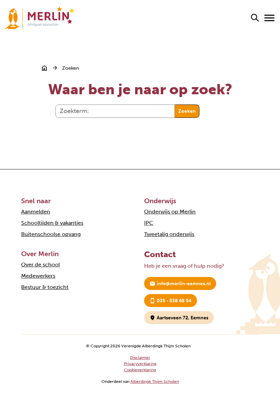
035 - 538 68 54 (171, 301)
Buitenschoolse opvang (51, 234)
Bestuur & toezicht (45, 287)
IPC (148, 223)
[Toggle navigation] (269, 18)
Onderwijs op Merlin (170, 211)
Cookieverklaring (140, 370)
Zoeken (187, 111)
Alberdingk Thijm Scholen (154, 381)
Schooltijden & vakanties (52, 223)
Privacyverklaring (140, 364)
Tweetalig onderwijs (169, 234)
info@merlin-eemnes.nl (180, 284)
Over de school (40, 264)
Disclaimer (140, 358)
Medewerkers (38, 276)
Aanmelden (35, 211)
